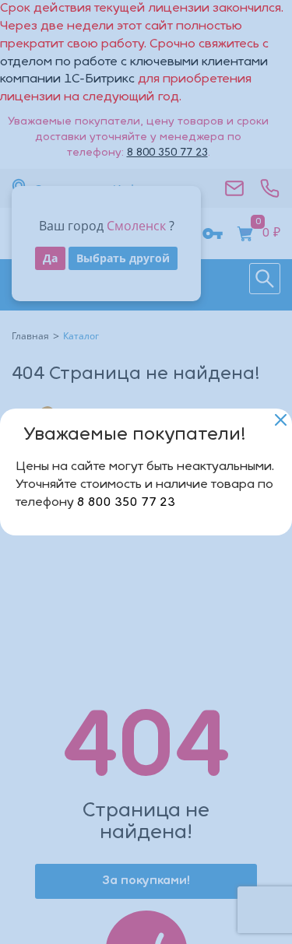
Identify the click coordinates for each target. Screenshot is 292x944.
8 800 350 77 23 (126, 503)
